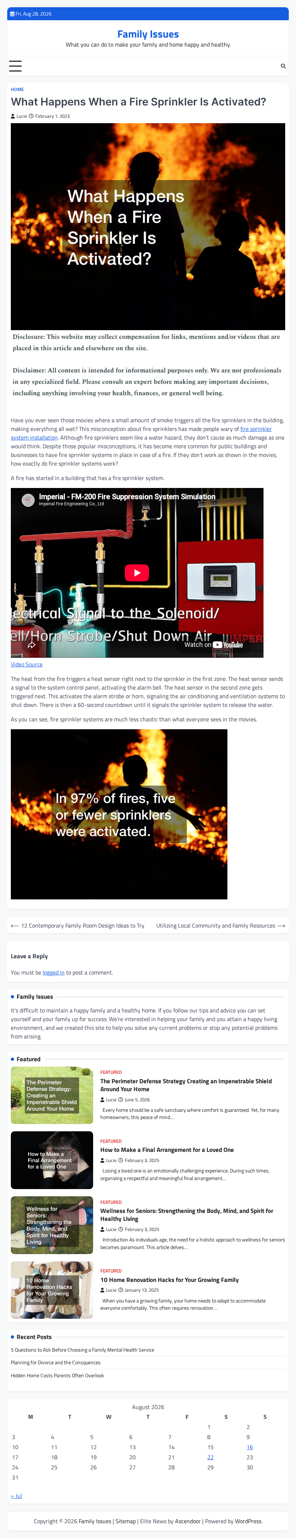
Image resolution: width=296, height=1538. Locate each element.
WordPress (248, 1521)
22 (210, 1457)
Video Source (27, 664)
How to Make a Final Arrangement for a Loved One (167, 1149)
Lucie (22, 116)
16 (250, 1447)
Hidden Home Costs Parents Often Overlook (57, 1375)
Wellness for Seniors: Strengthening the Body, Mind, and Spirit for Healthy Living (186, 1215)
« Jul (16, 1495)
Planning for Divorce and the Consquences (56, 1362)
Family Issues (148, 34)
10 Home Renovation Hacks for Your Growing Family (169, 1279)
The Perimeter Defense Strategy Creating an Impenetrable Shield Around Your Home (186, 1085)
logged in (54, 972)
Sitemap (126, 1521)
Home (17, 89)
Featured (111, 1072)
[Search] (283, 66)
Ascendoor (188, 1521)
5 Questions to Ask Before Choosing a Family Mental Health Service (82, 1349)
